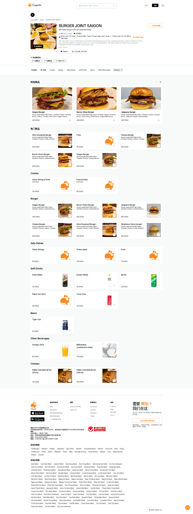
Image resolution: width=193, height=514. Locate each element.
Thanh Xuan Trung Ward (110, 488)
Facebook (93, 406)
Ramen (52, 449)
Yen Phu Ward (104, 494)
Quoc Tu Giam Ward (67, 488)
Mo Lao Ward (99, 476)
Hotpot (33, 455)
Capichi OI (73, 410)
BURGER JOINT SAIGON (53, 20)
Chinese (44, 449)
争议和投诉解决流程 (56, 413)
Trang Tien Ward (37, 491)
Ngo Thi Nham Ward (92, 479)
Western (58, 452)
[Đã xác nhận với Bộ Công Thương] (97, 429)
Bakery (102, 452)
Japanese (60, 449)
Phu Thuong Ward (71, 485)
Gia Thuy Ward (76, 467)
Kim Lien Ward (51, 473)
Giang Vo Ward (89, 467)
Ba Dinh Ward (36, 497)
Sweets (78, 449)
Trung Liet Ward (78, 491)
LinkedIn (93, 410)
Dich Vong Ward (84, 464)
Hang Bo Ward (36, 470)
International (117, 452)
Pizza (122, 449)
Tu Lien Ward (103, 491)
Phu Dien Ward (50, 503)
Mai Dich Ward (63, 476)
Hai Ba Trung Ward (50, 500)
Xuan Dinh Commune (51, 494)
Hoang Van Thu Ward (107, 470)
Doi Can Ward (50, 467)
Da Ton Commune (115, 464)
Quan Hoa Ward (113, 485)
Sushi (44, 452)
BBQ (70, 452)
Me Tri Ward (88, 476)
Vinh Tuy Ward (36, 494)
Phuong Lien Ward (98, 485)
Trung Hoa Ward (64, 491)
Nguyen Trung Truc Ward (68, 482)
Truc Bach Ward (51, 491)
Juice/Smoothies (90, 449)
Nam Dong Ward (50, 479)
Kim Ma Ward (63, 473)
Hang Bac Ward (114, 467)
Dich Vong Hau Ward (100, 464)
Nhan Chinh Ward (85, 482)
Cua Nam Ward (74, 497)
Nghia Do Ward (64, 479)
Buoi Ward (34, 464)
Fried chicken (93, 452)
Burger (65, 47)
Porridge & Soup (80, 452)
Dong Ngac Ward (100, 497)
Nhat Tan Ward (99, 482)
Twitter (92, 416)
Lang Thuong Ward (89, 473)
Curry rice (108, 449)
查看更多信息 (139, 37)
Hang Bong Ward (49, 470)
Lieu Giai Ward (118, 473)
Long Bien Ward (105, 500)
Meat (60, 47)
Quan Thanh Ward (37, 488)
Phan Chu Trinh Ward (55, 485)
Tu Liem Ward (101, 503)
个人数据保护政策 (55, 419)
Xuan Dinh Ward (37, 506)
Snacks (41, 455)
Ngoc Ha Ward (107, 479)
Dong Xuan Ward (63, 467)
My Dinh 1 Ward (111, 476)
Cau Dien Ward (46, 464)
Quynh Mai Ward (82, 488)
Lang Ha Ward (75, 473)
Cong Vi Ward (58, 464)
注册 (155, 5)
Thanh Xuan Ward (87, 503)
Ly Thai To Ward (50, 476)
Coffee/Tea (35, 452)
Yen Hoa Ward (91, 494)
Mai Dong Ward (76, 476)
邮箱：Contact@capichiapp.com (44, 439)
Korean (100, 449)
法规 (51, 406)
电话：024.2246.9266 (39, 437)
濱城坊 (42, 19)
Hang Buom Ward (64, 470)
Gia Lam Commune (64, 506)
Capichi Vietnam (75, 406)
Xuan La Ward (66, 494)
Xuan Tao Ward (78, 494)
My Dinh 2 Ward (36, 479)
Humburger (35, 449)
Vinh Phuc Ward (116, 491)
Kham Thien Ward (37, 473)
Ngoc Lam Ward (36, 482)
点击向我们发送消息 (147, 421)
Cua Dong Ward (71, 464)
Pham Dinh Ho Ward (38, 485)
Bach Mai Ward (48, 497)
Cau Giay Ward (61, 497)
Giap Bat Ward (102, 467)
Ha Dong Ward (36, 500)
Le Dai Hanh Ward (104, 473)
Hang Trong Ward (91, 470)
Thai (109, 452)
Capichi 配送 (34, 19)
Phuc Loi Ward (85, 485)
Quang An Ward (52, 488)
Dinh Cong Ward (37, 467)
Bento (50, 452)
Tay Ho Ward (62, 503)
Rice (116, 449)
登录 (146, 5)
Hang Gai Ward (77, 470)
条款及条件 (53, 410)
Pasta (65, 452)
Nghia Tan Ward (77, 479)
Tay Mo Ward (95, 488)
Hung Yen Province (117, 494)
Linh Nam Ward (36, 476)
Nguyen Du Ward (51, 482)
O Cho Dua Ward (112, 482)
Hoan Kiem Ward (65, 500)
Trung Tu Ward (91, 491)
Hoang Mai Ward (79, 500)
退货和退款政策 (55, 416)
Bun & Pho (70, 449)
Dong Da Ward (87, 497)
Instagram (93, 413)
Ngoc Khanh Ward (120, 479)
